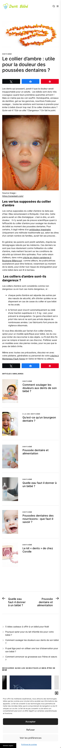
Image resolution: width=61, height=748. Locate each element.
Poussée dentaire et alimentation (36, 452)
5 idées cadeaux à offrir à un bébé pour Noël (27, 626)
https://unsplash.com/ (12, 196)
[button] (56, 693)
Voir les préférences (30, 737)
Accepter (30, 721)
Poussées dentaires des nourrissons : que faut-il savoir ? (38, 518)
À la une (26, 414)
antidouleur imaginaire (40, 229)
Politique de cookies (29, 744)
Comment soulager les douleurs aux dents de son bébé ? (40, 388)
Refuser (30, 729)
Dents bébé (7, 54)
